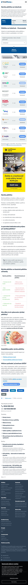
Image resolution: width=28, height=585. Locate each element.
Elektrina (3, 529)
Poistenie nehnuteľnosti (20, 491)
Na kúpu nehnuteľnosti (6, 499)
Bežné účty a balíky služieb (20, 511)
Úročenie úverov (7, 428)
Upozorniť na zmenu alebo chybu (15, 144)
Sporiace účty (4, 513)
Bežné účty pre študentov (20, 514)
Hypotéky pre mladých (6, 504)
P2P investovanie (4, 539)
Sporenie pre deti (4, 514)
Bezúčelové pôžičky (5, 484)
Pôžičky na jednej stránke (10, 384)
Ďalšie (2, 477)
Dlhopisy (3, 536)
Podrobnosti (22, 66)
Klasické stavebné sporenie (21, 503)
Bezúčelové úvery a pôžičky (11, 420)
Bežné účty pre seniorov (20, 516)
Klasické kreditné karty (6, 521)
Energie (3, 528)
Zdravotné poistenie (19, 489)
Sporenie (3, 507)
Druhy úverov (7, 417)
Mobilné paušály (5, 542)
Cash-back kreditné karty (6, 523)
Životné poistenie (18, 487)
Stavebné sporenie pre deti (21, 504)
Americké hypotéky (5, 501)
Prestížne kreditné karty (6, 524)
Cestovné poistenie (19, 486)
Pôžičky (4, 21)
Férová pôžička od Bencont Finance (12, 359)
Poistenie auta (18, 484)
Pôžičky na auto (4, 486)
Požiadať (22, 64)
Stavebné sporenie (20, 501)
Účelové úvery (7, 422)
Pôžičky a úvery (8, 398)
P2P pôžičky (3, 494)
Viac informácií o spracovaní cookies (9, 574)
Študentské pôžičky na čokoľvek (6, 490)
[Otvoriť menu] (25, 2)
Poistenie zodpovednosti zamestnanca (20, 497)
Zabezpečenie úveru (8, 425)
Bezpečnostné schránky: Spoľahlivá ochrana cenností (13, 445)
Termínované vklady (5, 509)
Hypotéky (3, 497)
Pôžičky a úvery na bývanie (6, 487)
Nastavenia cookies (14, 578)
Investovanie (4, 534)
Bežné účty (18, 509)
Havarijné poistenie (19, 493)
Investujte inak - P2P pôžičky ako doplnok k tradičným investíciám (12, 466)
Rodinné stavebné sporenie (21, 506)
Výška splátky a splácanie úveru (12, 430)
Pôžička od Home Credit (9, 357)
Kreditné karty (5, 519)
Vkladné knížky (4, 511)
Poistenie (17, 482)
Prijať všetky (14, 581)
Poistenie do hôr (18, 494)
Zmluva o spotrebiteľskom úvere (12, 433)
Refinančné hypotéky (5, 503)
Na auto (14, 22)
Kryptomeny (3, 538)
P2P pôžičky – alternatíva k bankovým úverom (14, 454)
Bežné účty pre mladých (20, 513)
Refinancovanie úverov (6, 492)
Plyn (2, 531)
